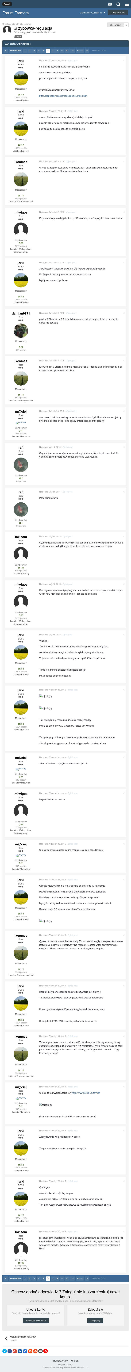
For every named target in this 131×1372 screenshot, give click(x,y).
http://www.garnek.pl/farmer (86, 1092)
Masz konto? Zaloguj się (92, 12)
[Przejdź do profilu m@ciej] (21, 423)
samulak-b (37, 32)
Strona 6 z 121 (98, 50)
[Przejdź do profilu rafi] (21, 465)
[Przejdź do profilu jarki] (21, 78)
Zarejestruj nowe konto (36, 1320)
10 (67, 50)
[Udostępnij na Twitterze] (4, 1351)
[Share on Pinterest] (45, 1351)
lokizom (21, 536)
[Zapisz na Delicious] (25, 1351)
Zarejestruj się (117, 12)
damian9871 (21, 313)
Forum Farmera (15, 12)
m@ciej (21, 411)
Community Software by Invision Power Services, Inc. (66, 1367)
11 (73, 50)
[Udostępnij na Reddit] (30, 1351)
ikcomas (21, 161)
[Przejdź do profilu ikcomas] (21, 179)
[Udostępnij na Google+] (15, 1351)
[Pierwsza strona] (6, 51)
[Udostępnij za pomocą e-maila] (40, 1351)
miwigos (21, 212)
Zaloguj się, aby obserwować (18, 23)
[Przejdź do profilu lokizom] (21, 554)
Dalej (80, 51)
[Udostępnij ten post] (123, 60)
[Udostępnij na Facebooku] (10, 1351)
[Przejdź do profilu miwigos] (21, 230)
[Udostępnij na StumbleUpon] (35, 1351)
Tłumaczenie (59, 1360)
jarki (21, 60)
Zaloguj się (95, 1320)
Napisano (52, 60)
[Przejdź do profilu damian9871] (21, 331)
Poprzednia (15, 51)
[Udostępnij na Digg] (20, 1351)
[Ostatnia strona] (87, 51)
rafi (21, 447)
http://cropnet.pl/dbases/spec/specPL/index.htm (63, 95)
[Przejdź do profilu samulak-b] (7, 30)
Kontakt (74, 1360)
